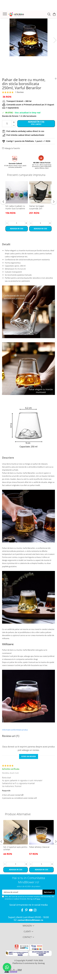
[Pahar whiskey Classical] (41, 832)
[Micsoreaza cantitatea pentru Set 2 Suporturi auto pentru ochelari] (5, 864)
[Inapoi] (55, 79)
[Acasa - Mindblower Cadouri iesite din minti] (19, 14)
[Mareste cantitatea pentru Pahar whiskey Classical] (52, 864)
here (38, 899)
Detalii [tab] (6, 244)
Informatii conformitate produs (15, 730)
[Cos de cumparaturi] (54, 14)
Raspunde (6, 790)
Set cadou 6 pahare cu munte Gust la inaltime (15, 207)
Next (55, 40)
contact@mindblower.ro (30, 920)
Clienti (27, 931)
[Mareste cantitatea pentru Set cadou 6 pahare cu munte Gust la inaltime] (26, 223)
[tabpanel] (28, 37)
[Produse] (5, 15)
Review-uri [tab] (10, 736)
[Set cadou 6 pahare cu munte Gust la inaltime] (16, 192)
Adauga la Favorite (12, 148)
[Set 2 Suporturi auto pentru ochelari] (15, 832)
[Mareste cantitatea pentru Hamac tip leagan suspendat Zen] (50, 223)
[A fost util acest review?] (22, 795)
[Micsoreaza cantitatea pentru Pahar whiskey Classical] (30, 864)
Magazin (27, 925)
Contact (27, 937)
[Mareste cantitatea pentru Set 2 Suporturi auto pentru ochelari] (26, 864)
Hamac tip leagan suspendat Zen (36, 207)
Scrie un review (28, 756)
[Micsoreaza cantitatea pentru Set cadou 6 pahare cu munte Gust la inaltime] (6, 223)
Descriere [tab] (8, 457)
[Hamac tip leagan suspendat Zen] (40, 192)
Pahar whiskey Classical (39, 847)
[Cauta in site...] (49, 14)
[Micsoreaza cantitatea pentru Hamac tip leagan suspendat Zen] (30, 223)
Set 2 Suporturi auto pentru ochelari (15, 848)
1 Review (19, 92)
